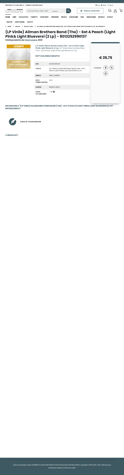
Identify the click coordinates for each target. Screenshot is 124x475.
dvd (82, 17)
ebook (64, 17)
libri (14, 17)
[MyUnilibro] (115, 10)
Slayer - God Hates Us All (62, 273)
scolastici (23, 17)
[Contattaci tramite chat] (109, 10)
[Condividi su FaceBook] (105, 67)
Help (104, 5)
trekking (55, 17)
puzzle (110, 17)
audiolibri (73, 17)
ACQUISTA (63, 186)
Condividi (97, 68)
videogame (91, 17)
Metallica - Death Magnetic (62, 429)
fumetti (34, 17)
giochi (9, 22)
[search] (68, 10)
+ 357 (51, 92)
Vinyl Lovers (54, 75)
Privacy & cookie (70, 468)
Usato (30, 22)
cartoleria (20, 22)
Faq (98, 5)
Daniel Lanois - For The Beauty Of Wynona (62, 325)
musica (101, 17)
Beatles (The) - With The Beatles (62, 221)
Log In (110, 5)
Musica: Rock (54, 87)
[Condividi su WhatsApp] (105, 73)
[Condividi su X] (111, 67)
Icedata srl (60, 468)
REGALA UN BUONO (92, 11)
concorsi (44, 17)
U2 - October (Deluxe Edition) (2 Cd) (62, 377)
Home (7, 17)
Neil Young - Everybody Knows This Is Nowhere (62, 168)
